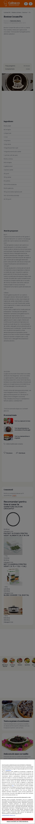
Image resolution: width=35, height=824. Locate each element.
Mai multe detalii (8, 770)
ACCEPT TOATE (17, 819)
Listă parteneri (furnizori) (8, 815)
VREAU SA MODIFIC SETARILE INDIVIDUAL (17, 821)
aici (13, 785)
